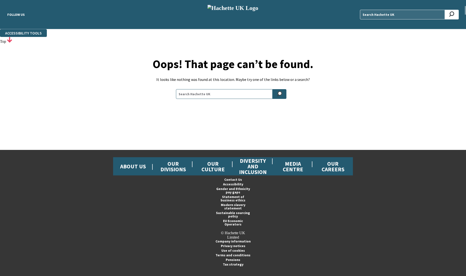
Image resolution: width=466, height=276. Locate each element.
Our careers (333, 166)
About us (133, 166)
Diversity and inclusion (253, 166)
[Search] (452, 14)
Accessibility (233, 184)
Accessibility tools (23, 33)
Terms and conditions (233, 255)
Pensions (233, 260)
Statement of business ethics (233, 198)
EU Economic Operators (233, 222)
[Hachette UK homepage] (233, 14)
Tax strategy (233, 264)
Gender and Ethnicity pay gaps (233, 190)
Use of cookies (233, 250)
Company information (233, 241)
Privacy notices (233, 246)
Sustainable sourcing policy (233, 214)
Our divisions (173, 166)
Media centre (293, 166)
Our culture (213, 166)
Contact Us (233, 179)
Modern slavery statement (233, 206)
